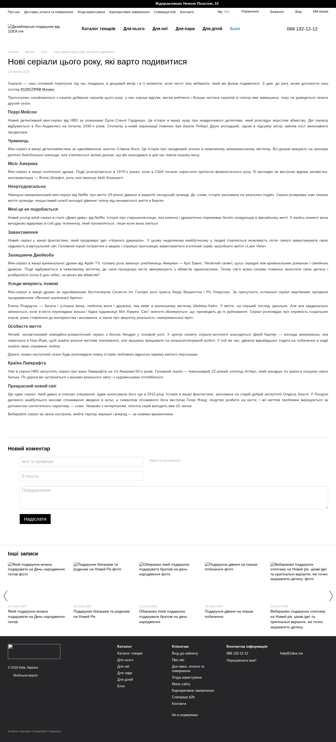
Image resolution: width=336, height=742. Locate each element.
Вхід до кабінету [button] (185, 653)
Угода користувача (91, 12)
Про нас (14, 12)
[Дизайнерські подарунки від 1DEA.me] (34, 651)
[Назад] (5, 596)
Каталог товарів (99, 28)
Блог (235, 28)
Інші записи (23, 553)
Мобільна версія (25, 675)
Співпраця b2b (165, 12)
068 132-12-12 (302, 28)
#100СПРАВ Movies (37, 89)
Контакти (187, 12)
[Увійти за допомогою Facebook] (186, 461)
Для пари (185, 28)
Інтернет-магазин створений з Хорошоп (34, 731)
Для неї (160, 28)
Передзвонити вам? (241, 660)
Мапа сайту (181, 684)
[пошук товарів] (254, 29)
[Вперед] (330, 596)
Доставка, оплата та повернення (48, 12)
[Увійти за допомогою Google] (194, 461)
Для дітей (212, 28)
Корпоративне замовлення (129, 12)
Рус (227, 11)
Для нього (134, 28)
